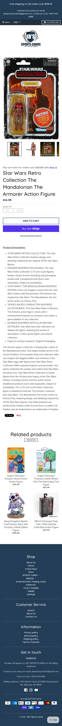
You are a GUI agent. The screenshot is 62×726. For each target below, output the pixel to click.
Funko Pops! (31, 569)
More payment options (31, 235)
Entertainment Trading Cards (31, 581)
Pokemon (31, 584)
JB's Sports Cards (35, 717)
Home (31, 565)
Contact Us (31, 616)
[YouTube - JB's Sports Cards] (36, 690)
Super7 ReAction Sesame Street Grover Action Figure (16, 479)
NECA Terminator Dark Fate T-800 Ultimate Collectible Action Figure (46, 524)
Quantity (7, 207)
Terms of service (31, 642)
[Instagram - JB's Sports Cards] (31, 690)
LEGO (31, 572)
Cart (52, 22)
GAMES (31, 591)
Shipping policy (31, 639)
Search (31, 610)
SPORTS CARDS (30, 575)
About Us (31, 562)
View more (31, 440)
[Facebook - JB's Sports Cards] (26, 690)
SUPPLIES (31, 594)
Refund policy (31, 635)
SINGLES (30, 578)
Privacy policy (31, 632)
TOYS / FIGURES (31, 588)
